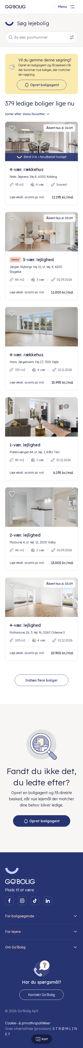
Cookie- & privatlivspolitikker (27, 1023)
